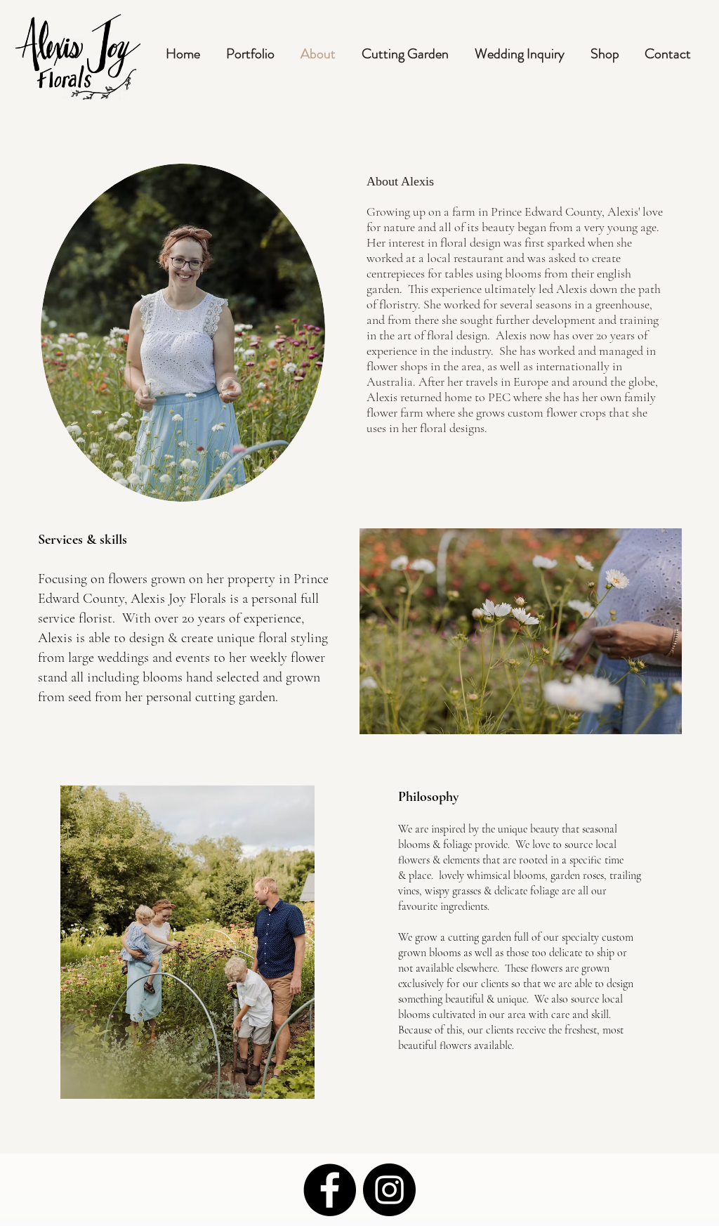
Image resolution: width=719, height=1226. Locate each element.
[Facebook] (329, 1189)
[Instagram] (389, 1189)
